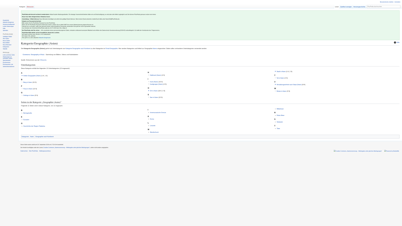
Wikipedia (43, 60)
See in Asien (154, 97)
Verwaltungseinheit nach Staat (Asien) (289, 84)
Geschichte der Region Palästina (34, 126)
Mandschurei (154, 132)
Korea (152, 119)
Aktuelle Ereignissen (45, 37)
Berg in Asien (27, 82)
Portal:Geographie (112, 48)
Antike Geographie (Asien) (32, 75)
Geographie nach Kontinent (44, 136)
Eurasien (26, 119)
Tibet (278, 128)
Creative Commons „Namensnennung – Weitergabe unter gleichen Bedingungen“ (66, 147)
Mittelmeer (280, 109)
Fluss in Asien (27, 89)
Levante (152, 125)
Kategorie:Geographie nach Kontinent (78, 48)
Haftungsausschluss (45, 151)
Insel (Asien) (154, 82)
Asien (32, 136)
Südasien (280, 122)
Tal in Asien (280, 78)
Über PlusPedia (33, 151)
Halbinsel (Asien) (155, 75)
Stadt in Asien (281, 71)
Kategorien (25, 136)
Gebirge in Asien (28, 95)
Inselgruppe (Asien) (156, 84)
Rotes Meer (280, 115)
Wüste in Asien (281, 91)
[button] (22, 75)
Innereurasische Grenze (158, 112)
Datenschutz (24, 151)
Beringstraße (27, 113)
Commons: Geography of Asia (33, 54)
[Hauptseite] (9, 8)
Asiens (155, 48)
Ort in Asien (154, 91)
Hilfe (398, 42)
